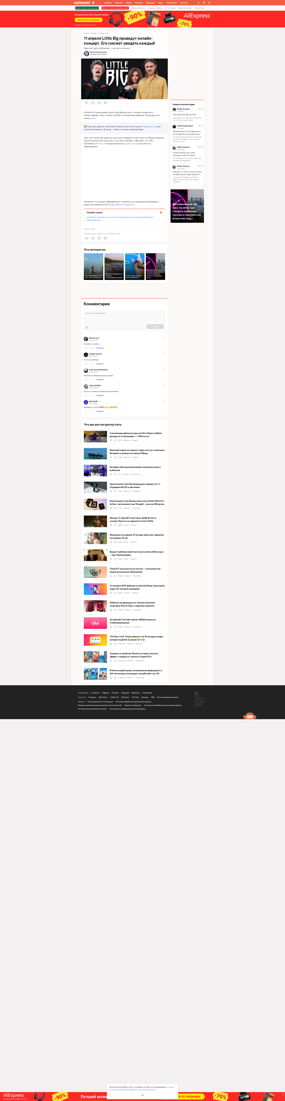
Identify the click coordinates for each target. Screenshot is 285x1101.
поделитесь (148, 126)
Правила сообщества (132, 705)
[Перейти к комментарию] (187, 114)
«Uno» (100, 143)
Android (127, 593)
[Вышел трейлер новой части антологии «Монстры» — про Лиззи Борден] (124, 555)
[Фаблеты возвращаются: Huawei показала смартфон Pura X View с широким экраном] (124, 606)
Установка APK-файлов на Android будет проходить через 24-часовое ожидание (185, 179)
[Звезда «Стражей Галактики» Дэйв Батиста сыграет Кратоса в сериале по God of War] (124, 521)
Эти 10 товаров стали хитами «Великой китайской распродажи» (187, 159)
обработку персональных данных (141, 1090)
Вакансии (135, 693)
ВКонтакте (103, 697)
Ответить (100, 348)
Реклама (115, 693)
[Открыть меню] (164, 338)
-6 (92, 348)
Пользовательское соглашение (100, 702)
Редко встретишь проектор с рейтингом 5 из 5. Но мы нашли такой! (187, 119)
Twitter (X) (114, 697)
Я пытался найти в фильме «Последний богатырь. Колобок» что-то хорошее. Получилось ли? (187, 139)
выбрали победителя (124, 204)
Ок (142, 1095)
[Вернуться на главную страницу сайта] (82, 2)
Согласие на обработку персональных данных (163, 705)
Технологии (136, 474)
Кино (126, 525)
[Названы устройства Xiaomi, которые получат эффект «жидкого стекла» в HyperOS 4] (124, 656)
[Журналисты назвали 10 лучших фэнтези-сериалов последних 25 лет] (124, 538)
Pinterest (125, 697)
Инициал (145, 697)
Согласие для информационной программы (127, 709)
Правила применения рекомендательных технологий (100, 705)
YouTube (135, 697)
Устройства (136, 491)
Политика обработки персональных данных (133, 702)
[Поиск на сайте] (198, 2)
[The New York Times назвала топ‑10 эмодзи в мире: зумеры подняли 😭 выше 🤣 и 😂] (124, 640)
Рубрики (105, 693)
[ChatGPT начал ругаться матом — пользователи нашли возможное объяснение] (124, 572)
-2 (92, 364)
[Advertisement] (124, 290)
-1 (92, 379)
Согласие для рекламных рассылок (92, 709)
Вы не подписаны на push (167, 697)
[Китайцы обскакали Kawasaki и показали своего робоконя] (124, 470)
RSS (153, 697)
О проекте (95, 693)
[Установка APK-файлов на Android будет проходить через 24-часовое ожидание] (124, 589)
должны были (131, 143)
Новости (126, 440)
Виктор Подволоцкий (98, 52)
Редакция (125, 693)
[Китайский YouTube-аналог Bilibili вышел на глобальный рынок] (124, 623)
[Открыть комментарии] (115, 440)
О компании (147, 693)
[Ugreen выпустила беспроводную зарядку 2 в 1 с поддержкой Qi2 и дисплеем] (124, 487)
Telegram (92, 697)
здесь (93, 118)
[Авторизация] (209, 2)
